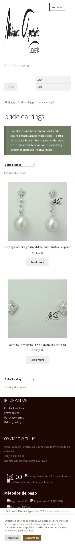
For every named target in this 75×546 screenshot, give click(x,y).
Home (11, 102)
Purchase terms (14, 417)
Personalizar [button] (13, 537)
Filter (11, 87)
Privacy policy (12, 422)
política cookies (35, 527)
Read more (37, 262)
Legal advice (11, 413)
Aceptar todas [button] (32, 537)
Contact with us (14, 408)
